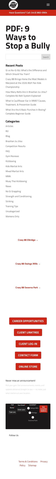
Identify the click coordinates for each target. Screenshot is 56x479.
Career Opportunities (28, 321)
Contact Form (28, 355)
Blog (8, 136)
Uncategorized (13, 211)
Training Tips (12, 206)
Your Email (22, 405)
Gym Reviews (12, 156)
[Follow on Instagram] (19, 444)
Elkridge (34, 412)
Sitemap (32, 465)
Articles (9, 126)
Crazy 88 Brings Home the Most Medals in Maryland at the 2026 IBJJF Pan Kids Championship (26, 82)
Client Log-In (28, 344)
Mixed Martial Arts (15, 171)
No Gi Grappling (13, 191)
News (8, 186)
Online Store (28, 366)
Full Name (12, 406)
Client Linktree (28, 332)
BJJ (7, 131)
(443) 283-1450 (29, 255)
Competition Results (15, 146)
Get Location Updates (43, 409)
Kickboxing (11, 161)
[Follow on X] (13, 444)
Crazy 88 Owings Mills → (28, 263)
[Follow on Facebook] (8, 444)
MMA (8, 176)
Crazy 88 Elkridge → (28, 240)
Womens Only (12, 216)
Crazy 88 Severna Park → (28, 287)
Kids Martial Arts (14, 166)
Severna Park (32, 420)
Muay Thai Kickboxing (16, 181)
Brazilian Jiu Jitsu (14, 141)
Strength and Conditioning (18, 196)
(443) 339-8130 (29, 303)
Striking (9, 201)
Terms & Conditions (28, 461)
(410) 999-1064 (29, 279)
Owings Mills (34, 408)
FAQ (8, 151)
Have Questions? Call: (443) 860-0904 (28, 12)
